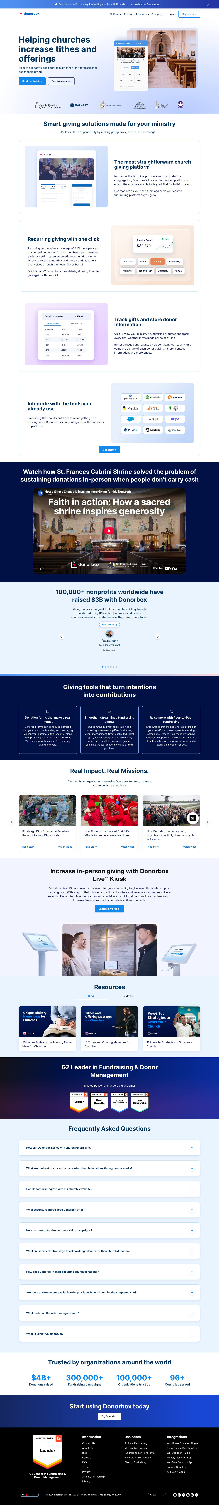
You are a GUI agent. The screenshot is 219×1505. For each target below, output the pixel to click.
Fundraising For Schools (138, 1457)
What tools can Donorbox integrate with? (52, 1313)
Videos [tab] (128, 996)
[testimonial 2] (105, 667)
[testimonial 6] (116, 667)
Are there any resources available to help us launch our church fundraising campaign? (81, 1292)
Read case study (109, 624)
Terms (85, 1467)
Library (86, 1481)
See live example (61, 81)
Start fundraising (32, 81)
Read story (28, 846)
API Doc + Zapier (176, 1471)
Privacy (86, 1471)
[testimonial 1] (103, 667)
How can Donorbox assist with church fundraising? (58, 1147)
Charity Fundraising (135, 1462)
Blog (84, 1452)
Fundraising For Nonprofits (139, 1452)
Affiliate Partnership (93, 1476)
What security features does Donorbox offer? (55, 1209)
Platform (114, 14)
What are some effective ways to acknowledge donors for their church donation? (78, 1251)
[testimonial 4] (111, 667)
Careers (86, 1457)
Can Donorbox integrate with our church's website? (59, 1189)
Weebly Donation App (179, 1457)
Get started (109, 449)
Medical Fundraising (136, 1448)
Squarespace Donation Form (183, 1448)
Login (170, 14)
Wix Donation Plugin (178, 1452)
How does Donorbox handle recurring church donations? (62, 1271)
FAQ (84, 1462)
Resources (141, 14)
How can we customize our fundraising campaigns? (59, 1230)
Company (157, 14)
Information (91, 1437)
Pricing (128, 14)
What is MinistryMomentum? (44, 1333)
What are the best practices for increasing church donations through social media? (79, 1168)
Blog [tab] (91, 996)
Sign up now (189, 14)
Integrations (177, 1437)
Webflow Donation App (180, 1462)
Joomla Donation (176, 1467)
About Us (87, 1448)
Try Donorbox (109, 1416)
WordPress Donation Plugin (182, 1443)
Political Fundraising (136, 1443)
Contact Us (88, 1443)
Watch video (65, 846)
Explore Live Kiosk (109, 908)
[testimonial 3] (108, 667)
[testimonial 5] (113, 667)
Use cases (133, 1437)
